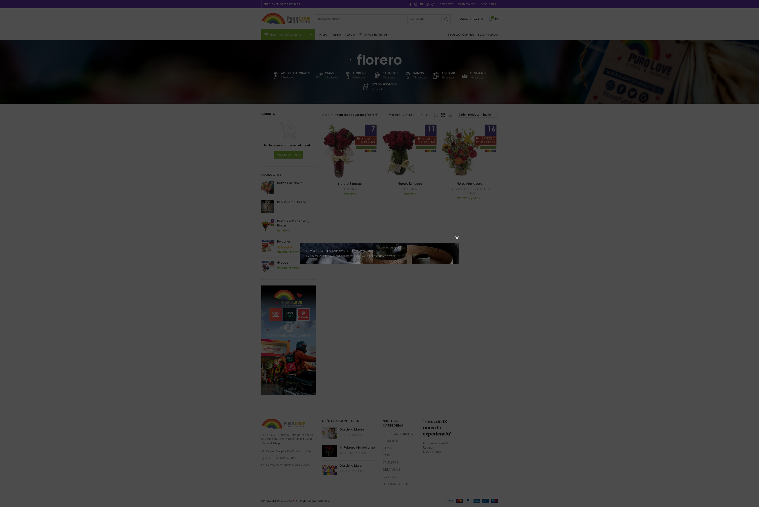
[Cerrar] (457, 238)
